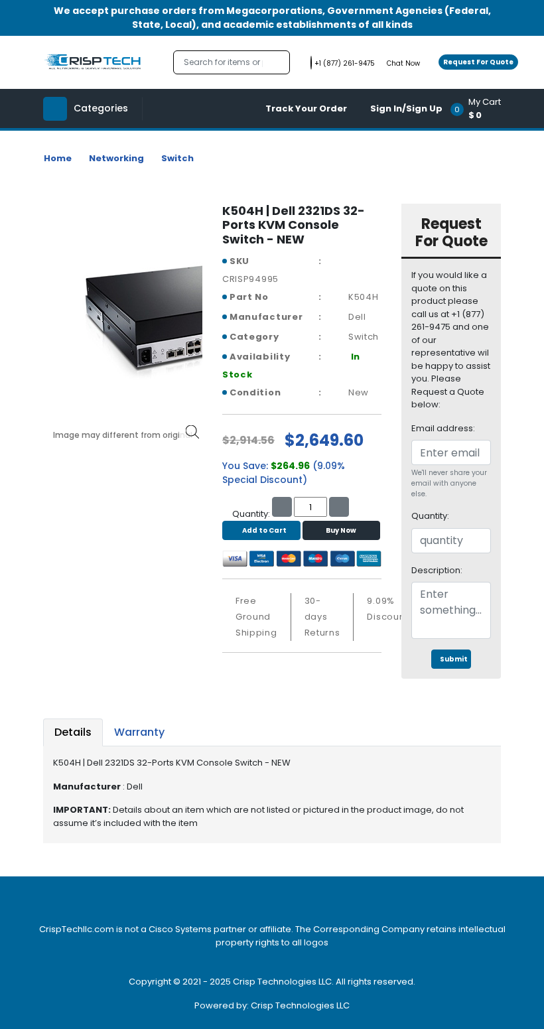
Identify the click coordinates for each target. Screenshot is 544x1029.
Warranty (139, 732)
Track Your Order (306, 108)
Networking (116, 158)
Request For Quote (478, 62)
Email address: (443, 428)
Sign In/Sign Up (406, 108)
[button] (480, 108)
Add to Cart (264, 530)
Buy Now (341, 530)
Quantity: (430, 516)
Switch (177, 158)
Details (73, 732)
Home (58, 158)
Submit (454, 659)
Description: (436, 570)
